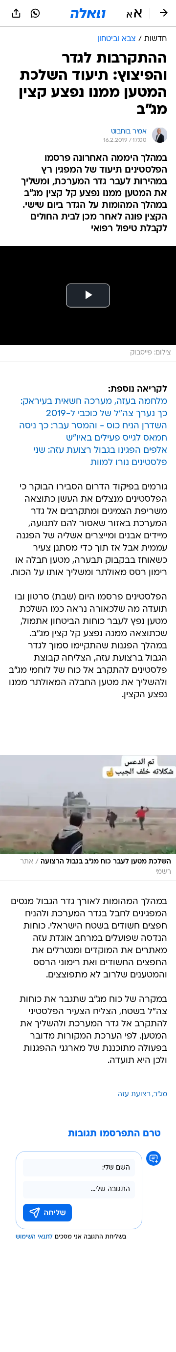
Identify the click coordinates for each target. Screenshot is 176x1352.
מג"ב (160, 1094)
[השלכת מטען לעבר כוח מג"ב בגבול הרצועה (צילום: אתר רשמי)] (88, 818)
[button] (134, 13)
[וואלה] (88, 13)
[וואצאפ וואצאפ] (35, 13)
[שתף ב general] (16, 13)
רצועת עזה (134, 1094)
